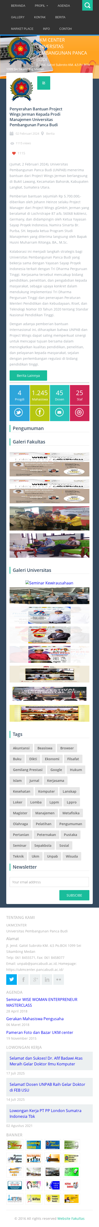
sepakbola (42, 845)
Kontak (40, 17)
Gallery (18, 17)
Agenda (64, 5)
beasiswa (44, 748)
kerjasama (55, 780)
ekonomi (52, 759)
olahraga (20, 824)
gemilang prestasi (28, 769)
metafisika (71, 813)
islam (17, 780)
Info (46, 29)
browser (67, 748)
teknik (18, 856)
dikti (33, 759)
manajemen (45, 813)
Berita (60, 17)
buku (17, 759)
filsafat (73, 759)
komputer (46, 791)
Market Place (22, 29)
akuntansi (21, 748)
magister (20, 813)
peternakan (46, 834)
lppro (72, 802)
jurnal (34, 780)
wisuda (72, 856)
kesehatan (21, 791)
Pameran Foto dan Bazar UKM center (39, 1032)
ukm (35, 856)
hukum (76, 769)
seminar (19, 845)
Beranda (18, 5)
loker (17, 802)
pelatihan (43, 824)
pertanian (21, 834)
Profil (40, 5)
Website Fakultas (71, 1218)
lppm (54, 802)
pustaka (70, 834)
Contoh (65, 29)
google (56, 769)
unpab (52, 856)
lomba (36, 802)
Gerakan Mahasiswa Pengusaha (35, 1018)
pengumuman (70, 824)
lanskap (69, 791)
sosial (64, 845)
